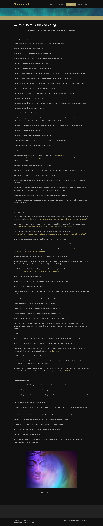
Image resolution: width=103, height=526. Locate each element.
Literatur (70, 4)
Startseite (52, 4)
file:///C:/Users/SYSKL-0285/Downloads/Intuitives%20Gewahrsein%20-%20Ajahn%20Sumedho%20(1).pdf (51, 234)
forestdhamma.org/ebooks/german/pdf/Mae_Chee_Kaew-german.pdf (39, 271)
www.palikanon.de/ (52, 351)
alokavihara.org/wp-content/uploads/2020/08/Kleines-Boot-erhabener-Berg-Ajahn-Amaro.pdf (56, 219)
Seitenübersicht (75, 520)
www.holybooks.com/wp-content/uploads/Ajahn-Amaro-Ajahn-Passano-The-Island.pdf (45, 226)
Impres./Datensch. (82, 4)
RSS (82, 520)
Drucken (87, 520)
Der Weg (61, 4)
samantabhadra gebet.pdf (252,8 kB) (58, 371)
